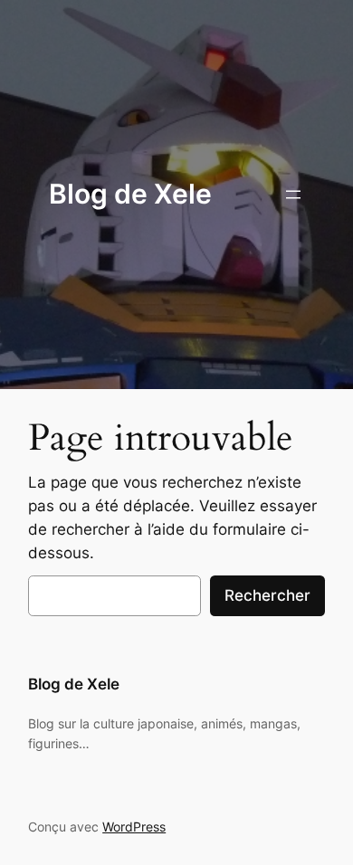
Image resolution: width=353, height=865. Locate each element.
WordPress (134, 826)
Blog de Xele (130, 193)
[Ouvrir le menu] (293, 194)
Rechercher (267, 595)
